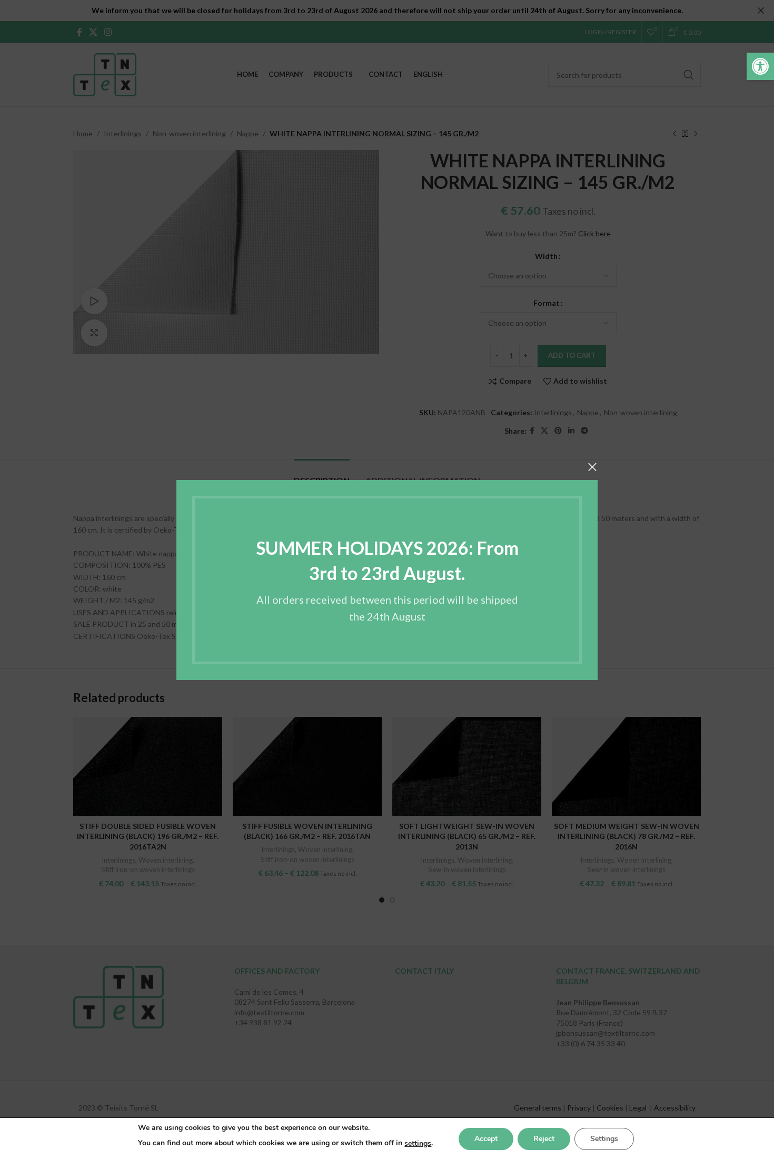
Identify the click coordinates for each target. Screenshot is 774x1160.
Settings (604, 1139)
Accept (486, 1139)
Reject (543, 1139)
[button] (760, 66)
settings (417, 1143)
